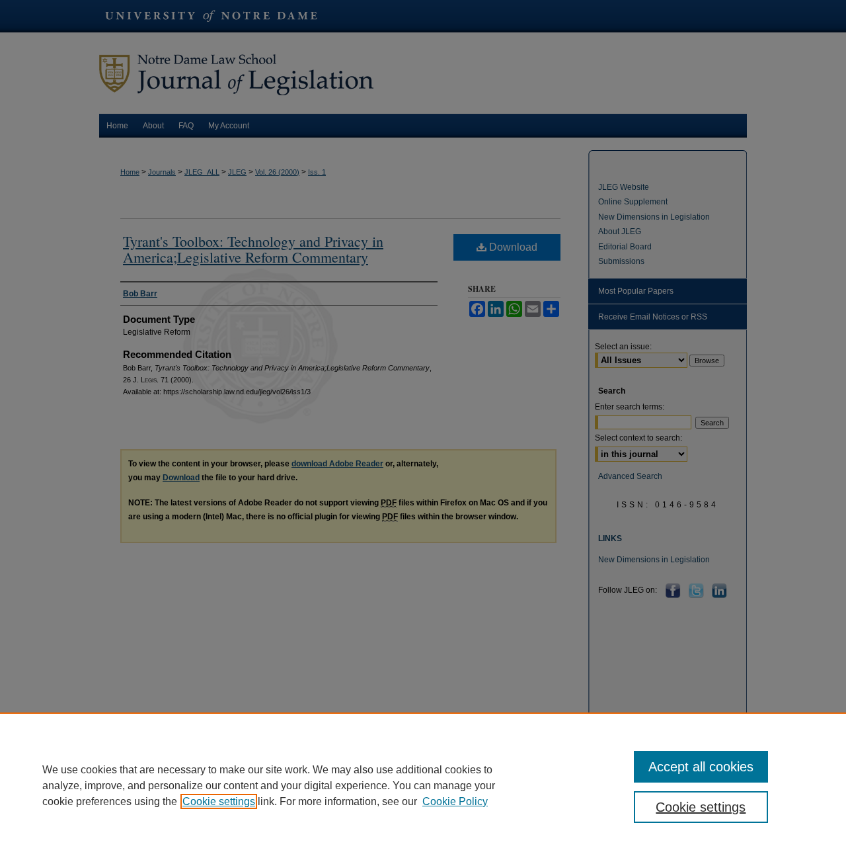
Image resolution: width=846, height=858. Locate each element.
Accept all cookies (700, 766)
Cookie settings (218, 801)
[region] (423, 785)
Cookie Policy (455, 801)
